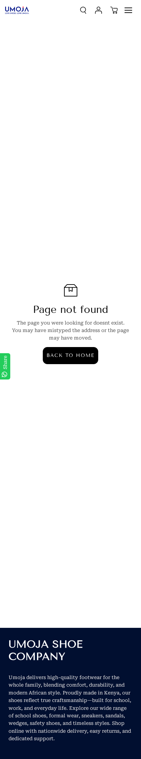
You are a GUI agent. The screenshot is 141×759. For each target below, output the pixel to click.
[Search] (83, 10)
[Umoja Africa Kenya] (17, 10)
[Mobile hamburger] (128, 10)
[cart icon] (114, 10)
